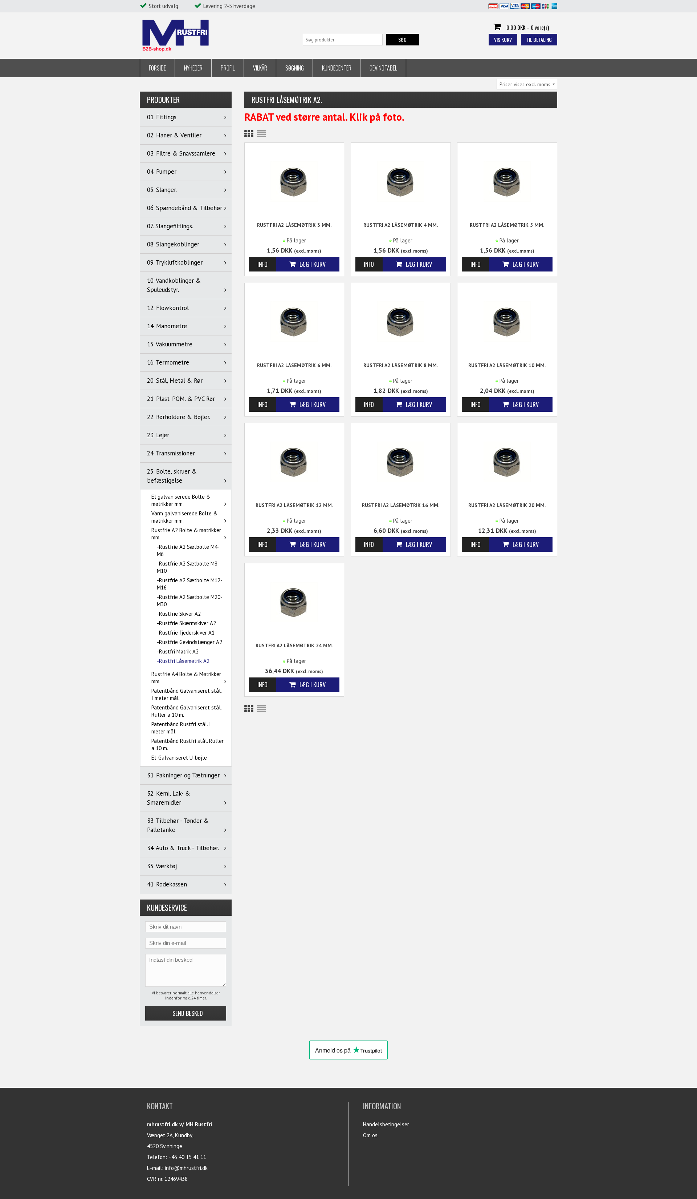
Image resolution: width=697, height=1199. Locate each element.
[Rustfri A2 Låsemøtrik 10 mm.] (507, 321)
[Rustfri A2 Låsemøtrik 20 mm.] (507, 461)
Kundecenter (336, 68)
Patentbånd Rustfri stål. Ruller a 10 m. (187, 744)
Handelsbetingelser (386, 1124)
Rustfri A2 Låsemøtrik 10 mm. (507, 365)
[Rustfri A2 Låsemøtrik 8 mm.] (400, 321)
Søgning (294, 68)
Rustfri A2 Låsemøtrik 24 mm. (294, 645)
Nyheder (193, 68)
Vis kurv (503, 39)
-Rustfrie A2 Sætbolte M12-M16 (190, 584)
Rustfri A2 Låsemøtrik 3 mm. (294, 225)
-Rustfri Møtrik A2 (178, 651)
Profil (228, 68)
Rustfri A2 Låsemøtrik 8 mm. (400, 365)
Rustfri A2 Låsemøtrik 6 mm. (294, 365)
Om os (370, 1135)
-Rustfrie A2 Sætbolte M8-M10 (188, 567)
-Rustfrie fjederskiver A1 (186, 632)
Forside (157, 68)
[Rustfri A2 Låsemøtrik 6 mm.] (294, 321)
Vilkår (260, 68)
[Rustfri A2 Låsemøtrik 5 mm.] (507, 180)
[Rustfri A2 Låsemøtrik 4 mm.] (400, 180)
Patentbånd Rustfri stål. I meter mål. (181, 728)
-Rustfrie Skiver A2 (179, 613)
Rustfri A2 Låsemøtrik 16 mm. (400, 505)
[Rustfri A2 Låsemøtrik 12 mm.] (294, 461)
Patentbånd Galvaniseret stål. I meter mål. (186, 694)
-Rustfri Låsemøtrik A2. (184, 660)
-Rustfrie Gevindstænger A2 (189, 642)
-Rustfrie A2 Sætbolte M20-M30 (190, 601)
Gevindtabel (383, 68)
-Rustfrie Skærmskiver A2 (186, 623)
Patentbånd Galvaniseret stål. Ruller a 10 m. (186, 711)
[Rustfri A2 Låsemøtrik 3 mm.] (294, 180)
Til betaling (539, 39)
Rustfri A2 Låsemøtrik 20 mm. (507, 505)
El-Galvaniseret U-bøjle (179, 757)
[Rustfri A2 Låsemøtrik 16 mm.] (400, 461)
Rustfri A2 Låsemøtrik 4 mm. (400, 225)
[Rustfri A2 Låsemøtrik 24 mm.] (294, 601)
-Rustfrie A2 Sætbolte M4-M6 (188, 550)
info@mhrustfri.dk (186, 1167)
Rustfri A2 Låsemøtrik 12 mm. (294, 505)
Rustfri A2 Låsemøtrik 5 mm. (507, 225)
